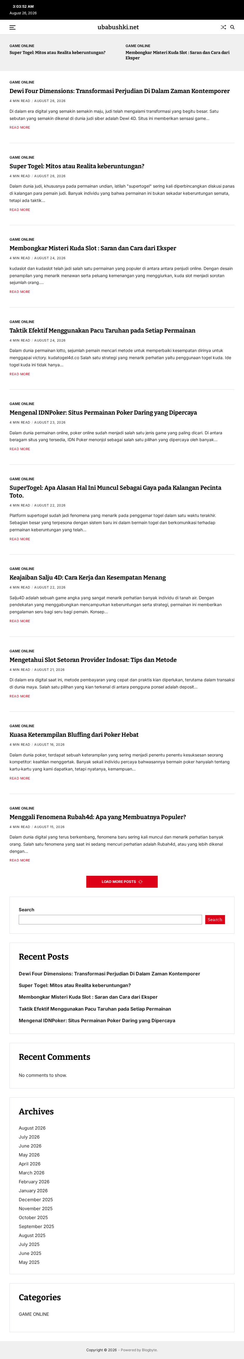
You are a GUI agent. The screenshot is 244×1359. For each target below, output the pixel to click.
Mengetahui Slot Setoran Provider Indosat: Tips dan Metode (93, 659)
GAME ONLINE (22, 46)
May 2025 (29, 1262)
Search (26, 909)
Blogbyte (149, 1350)
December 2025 (36, 1199)
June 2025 (30, 1253)
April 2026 (29, 1164)
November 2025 (36, 1208)
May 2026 (29, 1155)
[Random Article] (223, 27)
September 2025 (36, 1226)
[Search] (232, 27)
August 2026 (32, 1128)
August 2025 (32, 1235)
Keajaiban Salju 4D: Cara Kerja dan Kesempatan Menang (88, 577)
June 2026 (30, 1146)
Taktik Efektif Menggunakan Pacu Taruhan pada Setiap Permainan (102, 330)
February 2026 (34, 1182)
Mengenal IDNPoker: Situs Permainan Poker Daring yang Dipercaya (103, 412)
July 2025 (29, 1244)
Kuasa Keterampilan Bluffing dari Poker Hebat (74, 734)
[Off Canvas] (12, 27)
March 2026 (31, 1173)
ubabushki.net (118, 27)
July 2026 (29, 1137)
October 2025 (33, 1217)
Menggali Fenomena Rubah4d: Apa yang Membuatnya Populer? (98, 817)
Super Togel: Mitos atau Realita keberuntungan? (57, 52)
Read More (20, 127)
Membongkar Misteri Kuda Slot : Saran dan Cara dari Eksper (93, 248)
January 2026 (33, 1190)
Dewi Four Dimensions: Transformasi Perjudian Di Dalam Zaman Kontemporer (120, 91)
